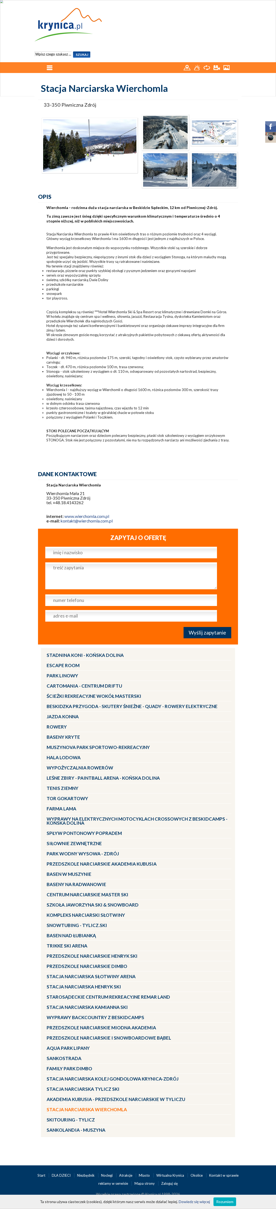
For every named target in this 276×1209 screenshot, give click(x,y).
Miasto (145, 1175)
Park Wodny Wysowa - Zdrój (83, 853)
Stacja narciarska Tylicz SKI (83, 1089)
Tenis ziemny (62, 788)
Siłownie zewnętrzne (74, 843)
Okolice (197, 1175)
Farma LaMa (61, 808)
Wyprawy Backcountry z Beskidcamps (95, 1017)
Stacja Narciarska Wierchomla (87, 1109)
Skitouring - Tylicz (71, 1120)
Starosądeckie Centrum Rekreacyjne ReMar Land (108, 997)
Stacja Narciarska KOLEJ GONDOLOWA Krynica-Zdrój (112, 1079)
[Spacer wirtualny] (207, 67)
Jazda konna (63, 716)
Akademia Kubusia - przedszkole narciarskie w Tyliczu (116, 1099)
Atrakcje (126, 1175)
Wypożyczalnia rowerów (80, 768)
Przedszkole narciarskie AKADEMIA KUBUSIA (102, 864)
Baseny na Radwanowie (76, 884)
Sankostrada (64, 1058)
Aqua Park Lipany (68, 1048)
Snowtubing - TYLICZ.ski (77, 925)
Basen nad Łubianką (71, 935)
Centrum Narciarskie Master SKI (87, 894)
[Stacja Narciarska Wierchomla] (90, 145)
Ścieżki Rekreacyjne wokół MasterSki (94, 696)
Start (41, 1175)
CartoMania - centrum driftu (84, 686)
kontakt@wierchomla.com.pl (87, 520)
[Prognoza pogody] (197, 67)
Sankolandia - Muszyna (76, 1130)
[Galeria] (226, 67)
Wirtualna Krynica (170, 1175)
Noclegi (107, 1175)
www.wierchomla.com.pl (86, 516)
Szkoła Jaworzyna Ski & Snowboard (93, 905)
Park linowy (62, 675)
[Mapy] (187, 67)
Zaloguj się (169, 1183)
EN (234, 4)
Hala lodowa (64, 757)
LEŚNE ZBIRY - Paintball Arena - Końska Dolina (103, 778)
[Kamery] (217, 67)
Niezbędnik (86, 1175)
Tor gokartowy (67, 798)
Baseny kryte (63, 737)
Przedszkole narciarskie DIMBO (87, 966)
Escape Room (63, 665)
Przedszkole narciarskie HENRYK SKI (92, 956)
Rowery (57, 727)
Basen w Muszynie (69, 874)
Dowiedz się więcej (194, 1201)
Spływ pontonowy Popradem (84, 833)
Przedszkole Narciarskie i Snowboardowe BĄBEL (109, 1038)
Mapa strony (144, 1183)
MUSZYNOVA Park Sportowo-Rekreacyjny (98, 747)
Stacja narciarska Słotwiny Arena (91, 976)
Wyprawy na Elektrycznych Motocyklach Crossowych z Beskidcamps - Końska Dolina (137, 821)
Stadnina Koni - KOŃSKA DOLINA (85, 655)
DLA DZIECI (61, 1175)
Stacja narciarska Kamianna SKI (87, 1007)
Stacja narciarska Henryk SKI (84, 987)
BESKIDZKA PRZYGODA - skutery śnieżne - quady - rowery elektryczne (132, 706)
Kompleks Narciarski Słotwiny (86, 915)
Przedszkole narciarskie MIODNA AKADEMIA (101, 1027)
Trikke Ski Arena (67, 946)
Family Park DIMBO (69, 1068)
